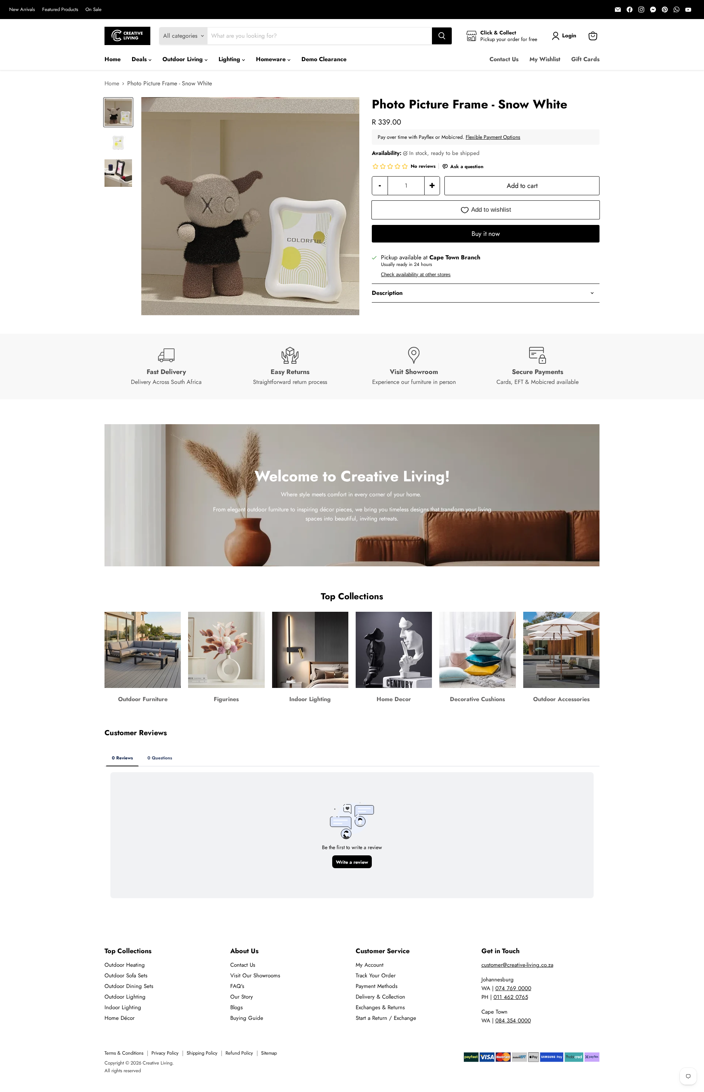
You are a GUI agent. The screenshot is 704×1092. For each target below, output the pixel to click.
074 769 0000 (513, 988)
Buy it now (486, 233)
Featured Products (60, 9)
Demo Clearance (323, 59)
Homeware (271, 59)
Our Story (241, 997)
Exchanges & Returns (380, 1007)
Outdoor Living (183, 59)
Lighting (230, 59)
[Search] (442, 35)
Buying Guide (246, 1018)
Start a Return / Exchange (386, 1018)
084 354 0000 (513, 1021)
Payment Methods (376, 986)
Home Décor (119, 1018)
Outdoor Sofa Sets (125, 975)
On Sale (93, 9)
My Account (370, 965)
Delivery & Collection (380, 997)
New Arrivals (22, 9)
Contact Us (503, 59)
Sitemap (269, 1053)
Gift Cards (585, 59)
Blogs (236, 1007)
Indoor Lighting (122, 1007)
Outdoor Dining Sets (128, 986)
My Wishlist (544, 59)
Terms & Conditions (123, 1053)
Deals (140, 59)
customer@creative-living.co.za (517, 965)
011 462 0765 (511, 997)
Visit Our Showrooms (255, 975)
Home (112, 59)
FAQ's (237, 986)
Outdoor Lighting (125, 997)
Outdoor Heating (124, 965)
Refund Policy (239, 1053)
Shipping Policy (202, 1053)
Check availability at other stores (416, 274)
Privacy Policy (165, 1053)
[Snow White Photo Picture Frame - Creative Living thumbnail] (118, 112)
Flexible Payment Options (493, 137)
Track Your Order (376, 975)
